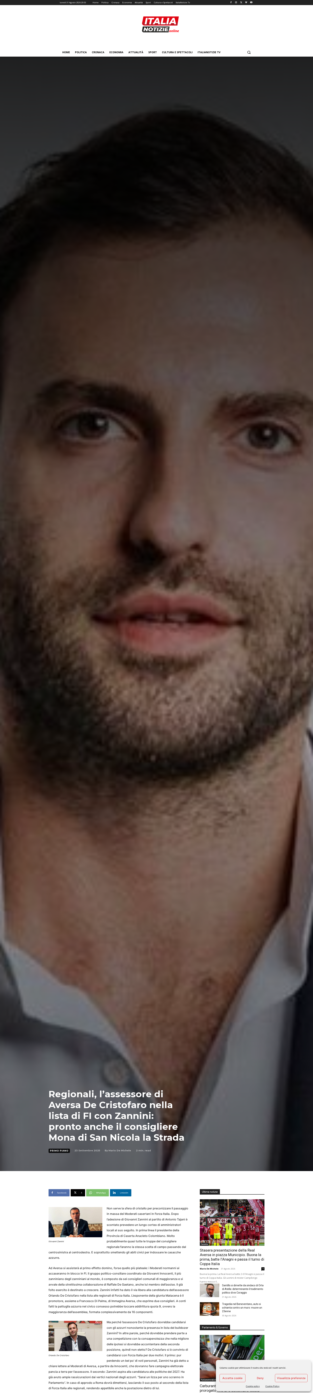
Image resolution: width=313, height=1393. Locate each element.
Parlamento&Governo (211, 1380)
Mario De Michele (119, 1150)
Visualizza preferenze (291, 1378)
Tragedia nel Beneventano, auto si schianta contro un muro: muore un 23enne (242, 1308)
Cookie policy (253, 1386)
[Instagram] (236, 3)
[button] (249, 52)
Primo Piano (59, 1150)
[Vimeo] (246, 3)
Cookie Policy (272, 1386)
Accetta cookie (232, 1378)
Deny (260, 1378)
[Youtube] (251, 3)
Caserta (204, 1244)
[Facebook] (231, 3)
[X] (241, 3)
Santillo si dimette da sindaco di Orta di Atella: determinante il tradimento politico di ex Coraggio (243, 1289)
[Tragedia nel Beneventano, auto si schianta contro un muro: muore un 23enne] (209, 1309)
